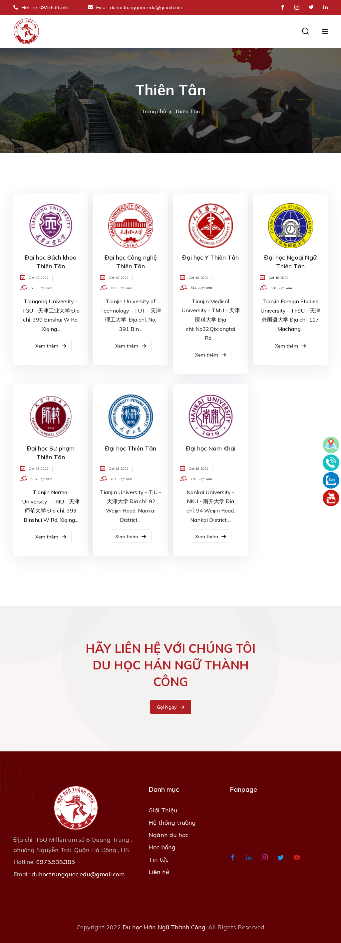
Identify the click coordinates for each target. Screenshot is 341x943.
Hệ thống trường (172, 822)
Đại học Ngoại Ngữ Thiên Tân (290, 262)
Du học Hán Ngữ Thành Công (164, 927)
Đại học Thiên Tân (130, 448)
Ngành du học (168, 835)
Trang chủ (154, 111)
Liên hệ (159, 872)
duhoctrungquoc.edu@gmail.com (78, 874)
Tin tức (159, 859)
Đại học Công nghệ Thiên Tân (131, 262)
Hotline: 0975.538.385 (45, 7)
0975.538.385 (55, 862)
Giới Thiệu (163, 810)
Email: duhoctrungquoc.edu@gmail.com (139, 7)
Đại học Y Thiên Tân (210, 257)
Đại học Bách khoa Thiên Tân (51, 262)
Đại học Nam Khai (210, 448)
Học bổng (162, 847)
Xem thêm (47, 346)
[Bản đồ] (331, 445)
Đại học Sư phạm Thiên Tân (51, 453)
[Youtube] (331, 498)
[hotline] (331, 463)
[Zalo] (331, 480)
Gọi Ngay (167, 707)
